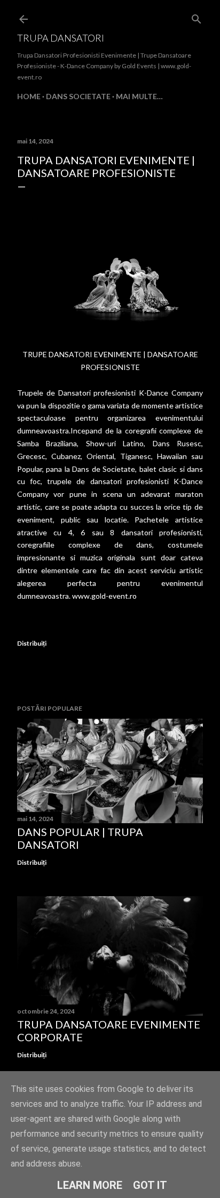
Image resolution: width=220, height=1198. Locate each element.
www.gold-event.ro (104, 595)
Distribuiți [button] (31, 643)
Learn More (89, 1185)
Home (29, 96)
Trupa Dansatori (60, 38)
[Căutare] (196, 16)
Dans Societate (78, 96)
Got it (150, 1185)
